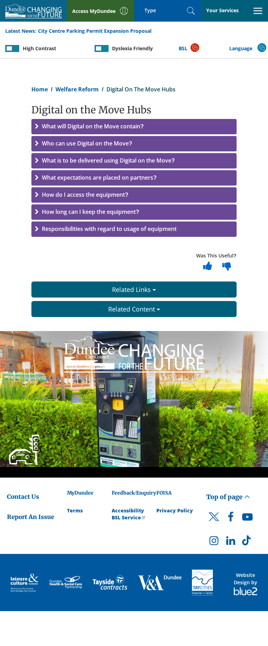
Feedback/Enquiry (134, 493)
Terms (75, 510)
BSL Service (126, 517)
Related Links (132, 289)
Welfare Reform (77, 89)
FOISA (164, 493)
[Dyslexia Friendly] (102, 48)
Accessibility (128, 510)
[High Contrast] (12, 48)
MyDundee (80, 493)
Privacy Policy (174, 510)
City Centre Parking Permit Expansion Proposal (94, 31)
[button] (134, 126)
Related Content (132, 309)
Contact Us (23, 497)
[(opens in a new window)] (24, 582)
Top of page (225, 497)
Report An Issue (30, 517)
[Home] (134, 352)
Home (39, 89)
